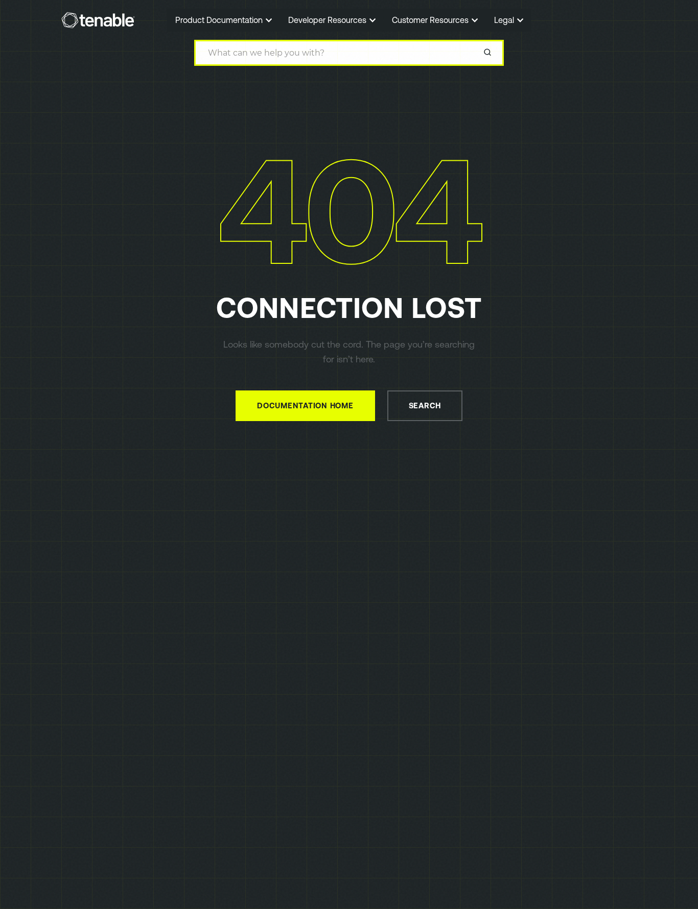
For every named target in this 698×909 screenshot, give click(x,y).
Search (425, 405)
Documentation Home (305, 405)
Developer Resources (328, 19)
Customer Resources (431, 19)
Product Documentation (220, 19)
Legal (505, 19)
